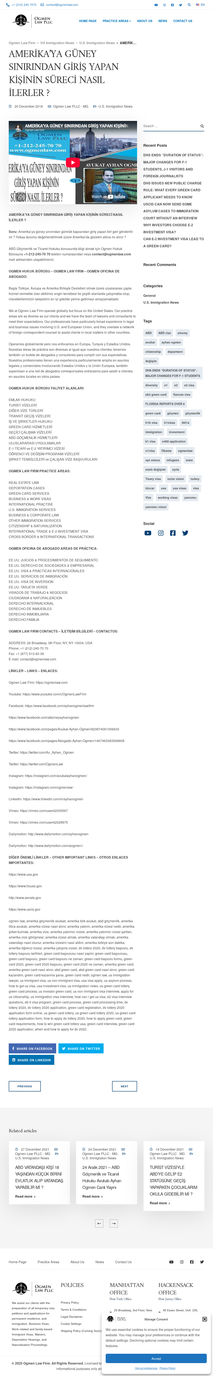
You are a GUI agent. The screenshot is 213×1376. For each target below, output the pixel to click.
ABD (148, 333)
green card (153, 413)
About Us (144, 21)
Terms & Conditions (73, 1309)
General (149, 295)
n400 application (174, 441)
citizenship (153, 351)
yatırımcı (190, 497)
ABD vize (164, 333)
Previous (24, 1086)
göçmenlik (192, 413)
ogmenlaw (185, 451)
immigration (153, 432)
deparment (175, 351)
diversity (151, 385)
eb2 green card (156, 394)
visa (196, 488)
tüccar (149, 488)
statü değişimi (155, 469)
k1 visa (150, 441)
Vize (148, 497)
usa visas (179, 488)
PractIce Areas (115, 21)
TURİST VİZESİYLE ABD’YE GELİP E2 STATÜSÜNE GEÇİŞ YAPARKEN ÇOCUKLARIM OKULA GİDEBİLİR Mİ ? (173, 1180)
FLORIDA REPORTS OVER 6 (165, 404)
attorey (183, 333)
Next (124, 1086)
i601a (185, 422)
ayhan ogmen (171, 342)
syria (175, 469)
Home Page (88, 21)
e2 (176, 385)
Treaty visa (153, 479)
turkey (195, 479)
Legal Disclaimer (72, 1316)
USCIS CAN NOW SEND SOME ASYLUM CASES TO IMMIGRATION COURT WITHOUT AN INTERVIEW (171, 211)
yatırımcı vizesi (155, 507)
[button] (205, 1319)
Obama (166, 451)
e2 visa (189, 385)
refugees (173, 460)
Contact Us (182, 21)
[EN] (197, 4)
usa (163, 488)
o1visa (150, 451)
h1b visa (151, 422)
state (189, 460)
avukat (150, 342)
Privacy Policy (167, 1368)
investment (177, 432)
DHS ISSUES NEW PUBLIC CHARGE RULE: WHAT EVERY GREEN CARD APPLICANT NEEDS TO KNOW (172, 190)
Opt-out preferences (146, 1368)
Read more (23, 1196)
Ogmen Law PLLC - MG (70, 106)
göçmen (173, 413)
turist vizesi (175, 479)
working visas (168, 497)
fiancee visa (181, 394)
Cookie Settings (71, 1323)
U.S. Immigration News (116, 106)
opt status (152, 460)
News (163, 21)
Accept (156, 1358)
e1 (166, 385)
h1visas (169, 422)
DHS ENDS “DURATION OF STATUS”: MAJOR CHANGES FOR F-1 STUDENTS (172, 373)
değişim (151, 361)
